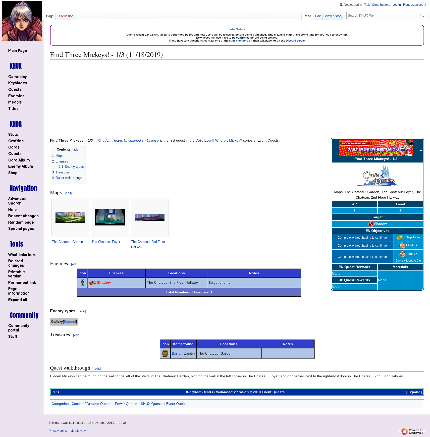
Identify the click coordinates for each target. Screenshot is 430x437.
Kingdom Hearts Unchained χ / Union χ (128, 140)
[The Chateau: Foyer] (110, 217)
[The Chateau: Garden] (70, 217)
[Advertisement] (237, 98)
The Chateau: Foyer (106, 242)
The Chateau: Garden (67, 242)
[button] (17, 300)
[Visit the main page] (22, 21)
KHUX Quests (151, 404)
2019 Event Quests (269, 392)
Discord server (295, 40)
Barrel (176, 353)
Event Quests (176, 404)
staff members (238, 40)
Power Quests (126, 404)
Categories (60, 404)
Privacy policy (58, 431)
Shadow (380, 224)
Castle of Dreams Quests (91, 404)
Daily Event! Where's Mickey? (219, 140)
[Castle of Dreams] (377, 176)
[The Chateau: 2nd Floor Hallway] (149, 217)
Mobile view (78, 431)
